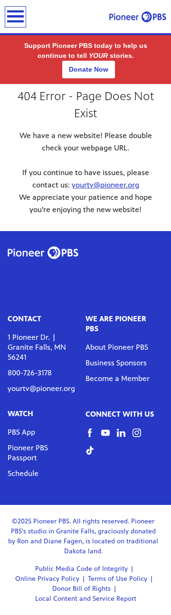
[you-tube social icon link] (109, 437)
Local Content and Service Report (85, 599)
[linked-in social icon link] (125, 437)
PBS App (21, 432)
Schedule (23, 473)
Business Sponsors (116, 362)
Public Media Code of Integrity (81, 569)
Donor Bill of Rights (81, 589)
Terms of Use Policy (117, 579)
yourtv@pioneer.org (105, 184)
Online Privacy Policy (47, 579)
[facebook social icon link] (93, 437)
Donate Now (88, 69)
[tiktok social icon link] (93, 455)
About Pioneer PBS (117, 347)
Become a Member (118, 378)
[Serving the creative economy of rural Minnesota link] (137, 16)
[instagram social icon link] (140, 437)
